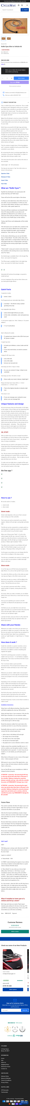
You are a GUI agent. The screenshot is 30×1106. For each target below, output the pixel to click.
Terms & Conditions (6, 1080)
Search (26, 9)
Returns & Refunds (6, 1078)
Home (2, 1058)
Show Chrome (6, 971)
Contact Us (4, 1068)
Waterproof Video (5, 177)
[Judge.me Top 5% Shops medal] (22, 1029)
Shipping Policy (5, 1064)
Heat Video (4, 183)
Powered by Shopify (19, 1098)
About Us (3, 1062)
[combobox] (15, 9)
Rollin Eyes (4, 44)
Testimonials (4, 1092)
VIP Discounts (4, 1090)
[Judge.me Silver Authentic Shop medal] (15, 1029)
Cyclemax (12, 1098)
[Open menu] (27, 5)
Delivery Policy (5, 1076)
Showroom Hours (5, 1066)
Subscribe (24, 1010)
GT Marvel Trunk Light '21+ (9, 973)
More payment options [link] (15, 86)
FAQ (2, 1060)
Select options (13, 989)
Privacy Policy (4, 1082)
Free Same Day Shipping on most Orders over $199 (15, 1)
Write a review (15, 931)
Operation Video (5, 173)
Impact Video (4, 180)
